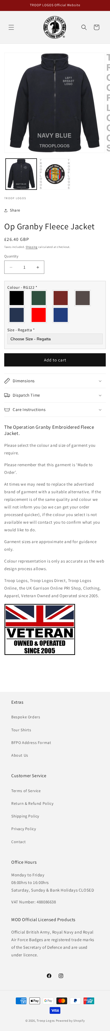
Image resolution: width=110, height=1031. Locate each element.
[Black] (17, 298)
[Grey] (83, 298)
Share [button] (15, 210)
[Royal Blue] (61, 315)
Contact (18, 841)
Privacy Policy (23, 828)
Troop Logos (46, 1021)
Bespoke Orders (25, 716)
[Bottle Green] (39, 298)
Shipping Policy (25, 816)
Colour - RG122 (22, 287)
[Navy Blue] (17, 315)
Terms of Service (26, 790)
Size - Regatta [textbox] (21, 329)
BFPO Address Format (31, 742)
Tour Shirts (21, 729)
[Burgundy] (61, 298)
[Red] (39, 315)
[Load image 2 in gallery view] (55, 174)
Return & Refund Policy (32, 803)
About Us (19, 755)
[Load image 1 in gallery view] (21, 174)
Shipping (32, 247)
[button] (11, 27)
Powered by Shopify (70, 1021)
